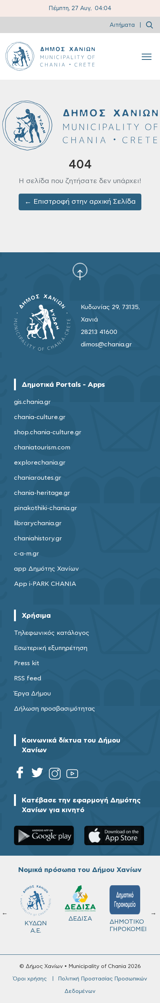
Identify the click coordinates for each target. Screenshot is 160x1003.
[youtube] (72, 775)
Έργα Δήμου (32, 693)
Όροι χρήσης (30, 979)
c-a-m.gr (26, 553)
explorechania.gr (40, 463)
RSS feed (27, 678)
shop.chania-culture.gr (48, 432)
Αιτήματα (122, 25)
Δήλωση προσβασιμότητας (54, 709)
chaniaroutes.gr (37, 478)
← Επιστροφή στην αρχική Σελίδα (80, 201)
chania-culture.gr (40, 417)
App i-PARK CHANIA (45, 584)
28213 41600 (99, 332)
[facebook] (20, 775)
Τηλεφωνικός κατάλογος (51, 633)
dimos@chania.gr (106, 344)
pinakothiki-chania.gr (45, 508)
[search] (149, 24)
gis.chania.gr (32, 402)
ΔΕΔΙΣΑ (80, 919)
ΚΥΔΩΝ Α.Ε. (35, 927)
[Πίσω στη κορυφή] (80, 271)
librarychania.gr (38, 523)
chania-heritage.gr (42, 493)
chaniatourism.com (42, 447)
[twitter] (37, 775)
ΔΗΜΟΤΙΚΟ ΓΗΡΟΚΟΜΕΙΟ (128, 925)
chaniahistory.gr (38, 538)
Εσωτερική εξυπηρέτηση (50, 648)
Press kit (26, 663)
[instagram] (55, 775)
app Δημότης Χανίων (46, 569)
